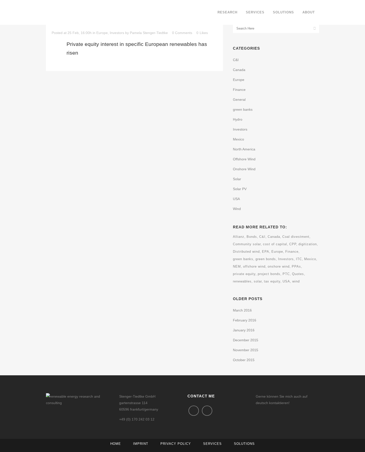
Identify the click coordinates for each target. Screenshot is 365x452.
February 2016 (244, 320)
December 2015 (245, 340)
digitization (307, 244)
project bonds (269, 274)
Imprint (140, 444)
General (239, 100)
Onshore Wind (244, 169)
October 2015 (244, 360)
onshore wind (279, 266)
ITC (299, 259)
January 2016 (244, 330)
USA (236, 199)
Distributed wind (246, 251)
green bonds (266, 259)
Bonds (252, 237)
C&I (236, 60)
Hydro (237, 119)
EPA (265, 251)
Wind (237, 209)
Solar (237, 179)
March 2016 (242, 310)
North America (244, 149)
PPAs (296, 266)
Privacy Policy (175, 444)
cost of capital (275, 244)
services (212, 444)
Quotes (298, 274)
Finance (239, 90)
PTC (286, 274)
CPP (292, 244)
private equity (244, 274)
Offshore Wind (244, 159)
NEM (237, 266)
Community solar (247, 244)
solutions (244, 444)
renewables (242, 281)
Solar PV (240, 189)
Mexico (238, 139)
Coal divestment (295, 237)
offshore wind (254, 266)
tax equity (272, 281)
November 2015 (245, 350)
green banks (243, 109)
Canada (239, 70)
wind (296, 281)
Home (115, 444)
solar (258, 281)
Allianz (238, 237)
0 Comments (182, 33)
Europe (102, 33)
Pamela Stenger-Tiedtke (149, 33)
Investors (117, 33)
